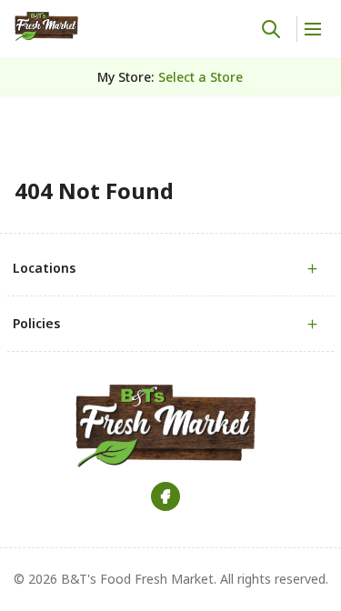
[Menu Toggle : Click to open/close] (311, 29)
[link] (46, 26)
